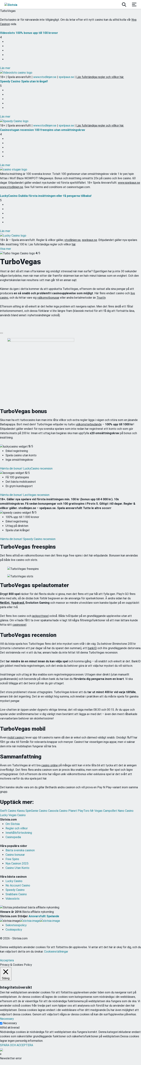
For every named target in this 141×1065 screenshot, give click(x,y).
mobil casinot (16, 737)
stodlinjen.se (72, 240)
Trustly (101, 297)
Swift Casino (8, 810)
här (73, 244)
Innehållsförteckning (19, 832)
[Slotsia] (14, 4)
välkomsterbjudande (89, 424)
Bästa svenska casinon (20, 850)
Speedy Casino (15, 890)
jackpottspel (40, 616)
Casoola (53, 810)
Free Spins (12, 859)
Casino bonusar (15, 854)
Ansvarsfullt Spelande (44, 916)
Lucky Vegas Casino (13, 815)
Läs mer (5, 68)
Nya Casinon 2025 (17, 863)
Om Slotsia (13, 824)
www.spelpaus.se (129, 182)
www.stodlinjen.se (44, 77)
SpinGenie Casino (37, 810)
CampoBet (110, 810)
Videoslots (12, 898)
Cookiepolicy (14, 929)
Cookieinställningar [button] (56, 951)
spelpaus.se (66, 77)
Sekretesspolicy (16, 925)
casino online (49, 765)
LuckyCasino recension (38, 468)
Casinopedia (13, 837)
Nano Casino (125, 810)
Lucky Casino (14, 881)
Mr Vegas (96, 810)
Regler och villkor (17, 828)
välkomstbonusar (48, 297)
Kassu (21, 810)
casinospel (19, 624)
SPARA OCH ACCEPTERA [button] (16, 1045)
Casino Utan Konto (17, 868)
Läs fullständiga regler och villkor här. (100, 77)
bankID (92, 648)
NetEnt (5, 602)
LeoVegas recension (36, 495)
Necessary (10, 1023)
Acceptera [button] (7, 960)
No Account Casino (18, 885)
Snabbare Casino (16, 894)
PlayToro (84, 810)
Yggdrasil (17, 602)
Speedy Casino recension (39, 539)
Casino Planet (68, 810)
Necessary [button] (7, 1019)
